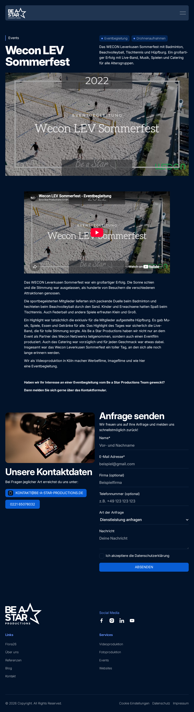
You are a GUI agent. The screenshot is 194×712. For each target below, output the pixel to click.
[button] (183, 12)
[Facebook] (101, 620)
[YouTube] (132, 620)
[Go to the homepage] (23, 613)
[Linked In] (122, 620)
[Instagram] (112, 620)
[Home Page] (17, 12)
